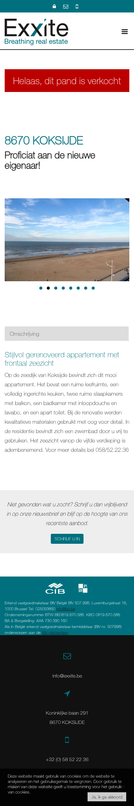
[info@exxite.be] (66, 6)
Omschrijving (24, 333)
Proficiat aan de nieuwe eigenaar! (50, 160)
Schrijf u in (67, 538)
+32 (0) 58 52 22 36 (67, 759)
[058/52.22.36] (77, 6)
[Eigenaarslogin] (55, 6)
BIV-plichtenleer (55, 632)
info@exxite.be (67, 675)
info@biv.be (65, 608)
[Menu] (124, 31)
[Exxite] (36, 31)
